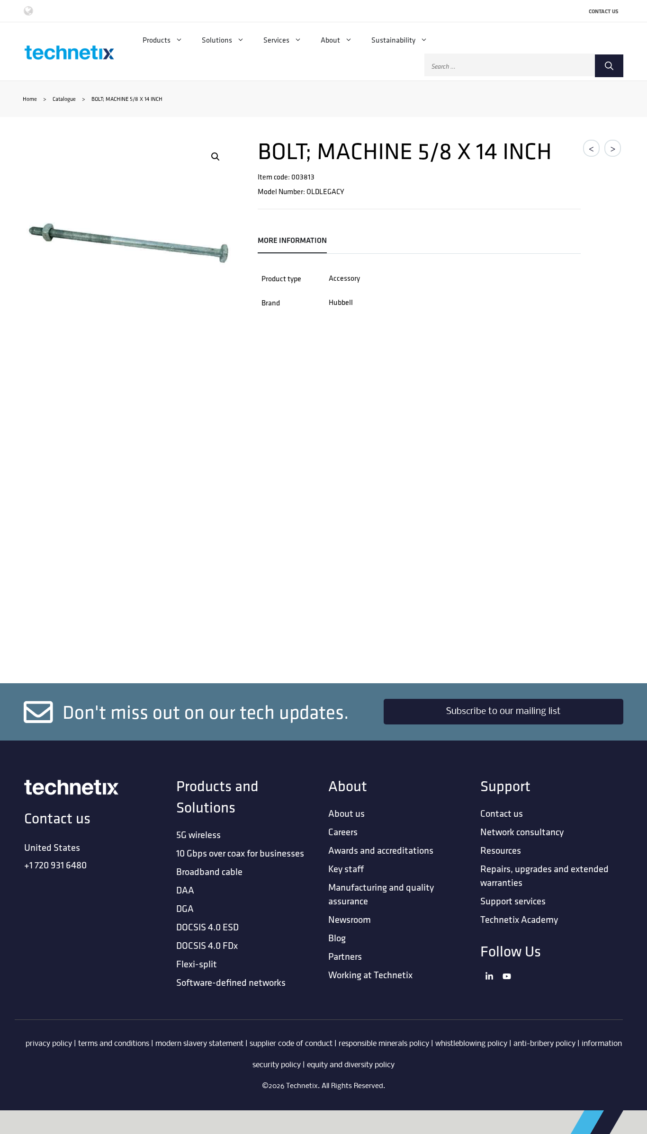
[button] (215, 156)
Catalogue (64, 98)
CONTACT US (604, 11)
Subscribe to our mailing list (503, 711)
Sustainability (393, 40)
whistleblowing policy (471, 1044)
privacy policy (49, 1044)
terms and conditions (113, 1044)
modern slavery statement (199, 1044)
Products (157, 40)
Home (30, 98)
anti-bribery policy (544, 1044)
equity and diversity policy (351, 1065)
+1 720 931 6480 (55, 865)
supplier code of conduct (291, 1044)
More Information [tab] (292, 240)
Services (276, 40)
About (330, 40)
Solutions (217, 40)
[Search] (609, 65)
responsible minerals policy (384, 1044)
